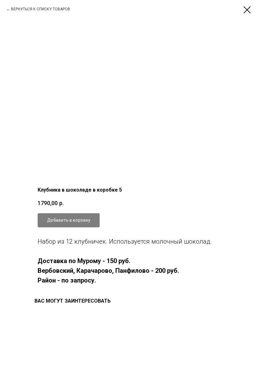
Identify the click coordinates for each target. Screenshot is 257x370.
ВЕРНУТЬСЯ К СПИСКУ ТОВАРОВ (40, 9)
